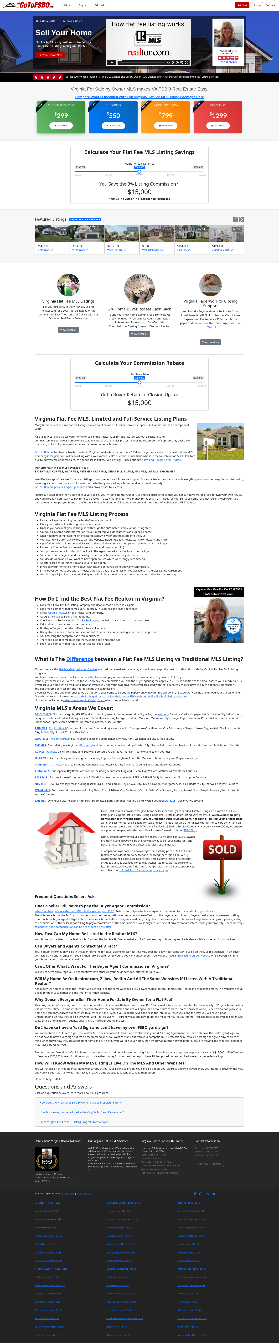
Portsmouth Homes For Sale (120, 1310)
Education (101, 5)
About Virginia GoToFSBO (153, 1154)
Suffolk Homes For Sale (188, 1260)
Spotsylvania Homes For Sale (191, 1235)
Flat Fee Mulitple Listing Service (78, 669)
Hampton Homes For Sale (47, 1301)
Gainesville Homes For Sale (48, 1293)
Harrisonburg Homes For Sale (49, 1310)
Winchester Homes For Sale (190, 1293)
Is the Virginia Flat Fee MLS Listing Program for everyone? (75, 1122)
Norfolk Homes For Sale (117, 1277)
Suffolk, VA (184, 249)
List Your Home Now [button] (50, 55)
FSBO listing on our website (193, 955)
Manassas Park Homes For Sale (121, 1244)
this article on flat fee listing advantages (143, 870)
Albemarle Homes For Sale (189, 1310)
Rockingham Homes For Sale (191, 1211)
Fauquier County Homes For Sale (51, 1268)
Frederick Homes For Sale (47, 1277)
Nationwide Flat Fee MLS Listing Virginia (160, 1165)
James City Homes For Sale (48, 1334)
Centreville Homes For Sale (48, 1219)
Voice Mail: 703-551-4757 (206, 1151)
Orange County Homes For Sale (121, 1293)
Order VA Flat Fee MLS (152, 1158)
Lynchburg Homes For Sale (119, 1227)
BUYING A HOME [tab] (72, 21)
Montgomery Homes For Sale (120, 1252)
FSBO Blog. (190, 830)
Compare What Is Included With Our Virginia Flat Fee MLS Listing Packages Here (139, 97)
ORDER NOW (62, 125)
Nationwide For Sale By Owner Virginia (159, 1172)
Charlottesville (58, 764)
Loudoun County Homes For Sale (122, 1219)
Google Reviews (57, 612)
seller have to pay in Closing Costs (84, 700)
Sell (65, 5)
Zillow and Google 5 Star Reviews (161, 460)
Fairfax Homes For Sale (46, 1244)
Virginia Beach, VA (223, 249)
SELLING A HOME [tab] (46, 21)
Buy (81, 5)
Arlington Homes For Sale (47, 1202)
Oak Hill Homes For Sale (117, 1285)
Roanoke (51, 751)
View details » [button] (68, 330)
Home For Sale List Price (139, 163)
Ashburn (163, 714)
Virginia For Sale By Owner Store (156, 1162)
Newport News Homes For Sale (121, 1268)
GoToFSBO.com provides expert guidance (60, 487)
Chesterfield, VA (117, 249)
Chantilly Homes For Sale (47, 1227)
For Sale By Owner (91, 677)
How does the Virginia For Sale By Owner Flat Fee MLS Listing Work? (81, 1102)
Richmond (86, 745)
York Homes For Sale (187, 1301)
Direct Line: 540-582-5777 (206, 1148)
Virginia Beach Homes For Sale (191, 1268)
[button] (236, 221)
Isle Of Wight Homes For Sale (49, 1326)
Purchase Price (139, 374)
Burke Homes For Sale (187, 1326)
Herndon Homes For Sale (47, 1318)
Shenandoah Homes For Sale (191, 1219)
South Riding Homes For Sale (191, 1227)
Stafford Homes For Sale (189, 1244)
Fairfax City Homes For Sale (48, 1252)
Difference (79, 658)
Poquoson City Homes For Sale (121, 1301)
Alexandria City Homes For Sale (192, 1334)
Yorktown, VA (46, 249)
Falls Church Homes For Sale (48, 1260)
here (90, 1169)
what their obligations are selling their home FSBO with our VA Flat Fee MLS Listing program (130, 696)
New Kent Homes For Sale (118, 1260)
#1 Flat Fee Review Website (154, 1169)
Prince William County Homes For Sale (124, 1318)
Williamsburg (59, 738)
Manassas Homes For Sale (118, 1235)
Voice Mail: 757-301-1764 (206, 1155)
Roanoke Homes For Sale (189, 1202)
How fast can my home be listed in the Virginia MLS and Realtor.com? (82, 1112)
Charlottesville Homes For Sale (192, 1318)
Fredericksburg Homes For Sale (50, 1285)
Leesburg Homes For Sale (118, 1211)
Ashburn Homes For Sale (47, 1211)
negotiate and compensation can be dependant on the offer (74, 927)
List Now (242, 5)
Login (257, 5)
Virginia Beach (58, 728)
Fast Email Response (209, 1164)
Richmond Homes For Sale (119, 1334)
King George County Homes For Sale (123, 1202)
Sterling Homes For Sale (188, 1252)
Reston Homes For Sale (117, 1326)
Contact (270, 5)
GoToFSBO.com (44, 452)
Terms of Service (84, 1193)
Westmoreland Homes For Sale (192, 1277)
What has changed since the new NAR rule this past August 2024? (74, 911)
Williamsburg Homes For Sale (191, 1285)
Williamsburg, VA (153, 249)
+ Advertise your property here (85, 219)
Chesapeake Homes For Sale (48, 1235)
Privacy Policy (67, 1193)
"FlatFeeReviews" (90, 620)
